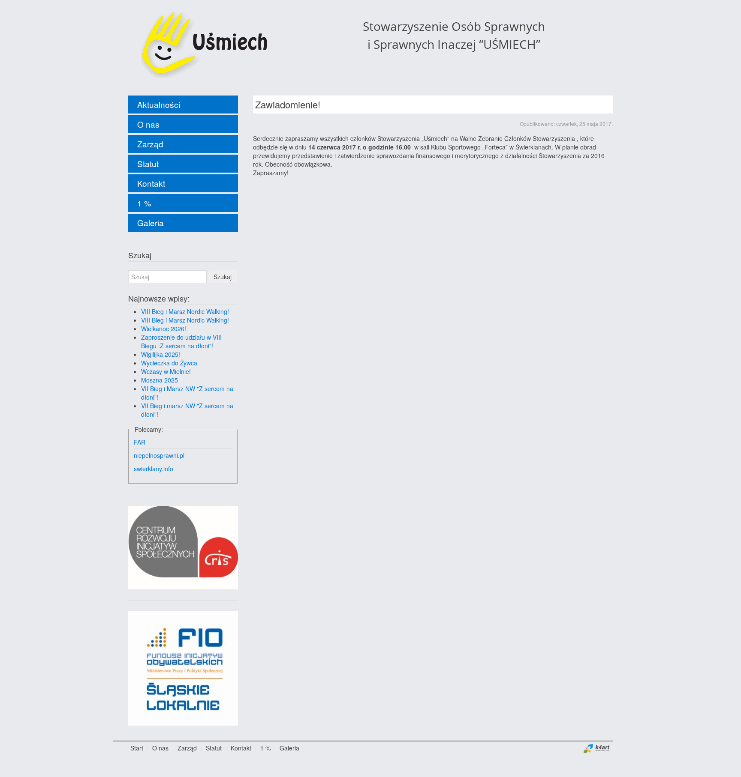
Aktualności (158, 104)
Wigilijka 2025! (160, 354)
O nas (148, 124)
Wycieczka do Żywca (169, 363)
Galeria (150, 222)
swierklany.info (153, 468)
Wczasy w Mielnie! (166, 371)
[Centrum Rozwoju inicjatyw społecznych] (183, 546)
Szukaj (223, 276)
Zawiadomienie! (287, 104)
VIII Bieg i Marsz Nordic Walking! (185, 311)
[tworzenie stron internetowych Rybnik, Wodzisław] (597, 748)
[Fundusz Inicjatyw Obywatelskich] (183, 667)
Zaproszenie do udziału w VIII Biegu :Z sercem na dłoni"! (181, 341)
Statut (148, 163)
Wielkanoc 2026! (163, 328)
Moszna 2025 (159, 380)
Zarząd (150, 143)
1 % (144, 203)
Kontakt (151, 183)
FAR (139, 442)
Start (136, 748)
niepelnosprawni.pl (159, 455)
